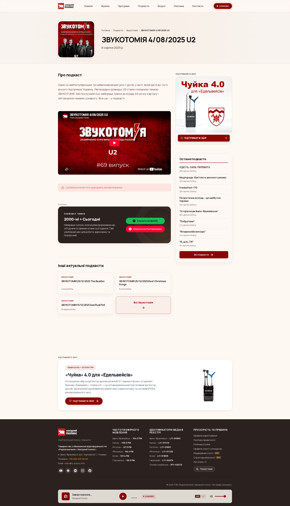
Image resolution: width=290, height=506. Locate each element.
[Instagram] (82, 470)
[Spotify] (75, 470)
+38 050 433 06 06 (78, 458)
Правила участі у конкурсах (207, 448)
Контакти (197, 6)
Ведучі (161, 6)
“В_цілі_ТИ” (186, 241)
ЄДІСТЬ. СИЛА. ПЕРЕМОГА (194, 167)
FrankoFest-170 (188, 187)
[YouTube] (61, 470)
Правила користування (205, 435)
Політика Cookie (201, 444)
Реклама (179, 6)
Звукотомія (132, 30)
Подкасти (143, 6)
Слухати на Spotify (147, 221)
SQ (202, 496)
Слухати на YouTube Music (147, 229)
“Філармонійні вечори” (192, 231)
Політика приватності (204, 440)
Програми (123, 6)
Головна (106, 30)
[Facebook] (90, 470)
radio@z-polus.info (74, 463)
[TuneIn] (68, 470)
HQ (197, 496)
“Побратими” (187, 221)
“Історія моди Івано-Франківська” (198, 211)
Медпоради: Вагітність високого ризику (202, 177)
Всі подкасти (204, 255)
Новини (88, 6)
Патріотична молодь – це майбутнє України (200, 200)
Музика (105, 6)
